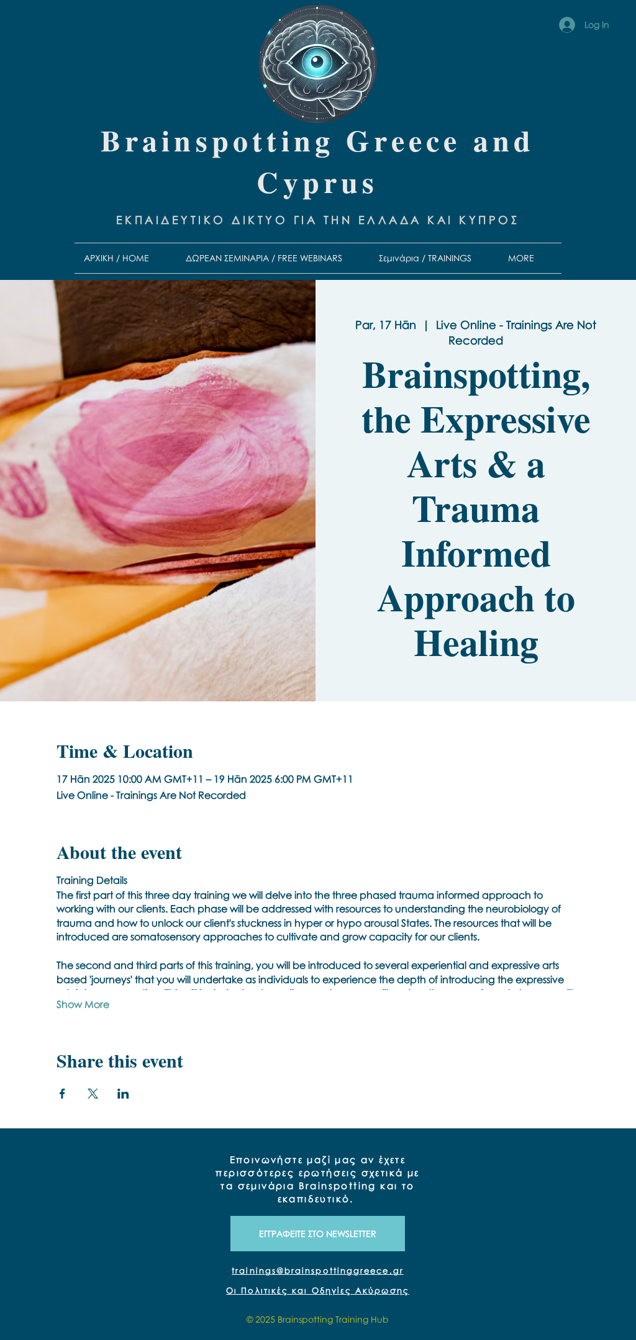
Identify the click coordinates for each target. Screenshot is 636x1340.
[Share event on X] (93, 1094)
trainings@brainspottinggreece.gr (318, 1270)
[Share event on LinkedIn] (123, 1094)
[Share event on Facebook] (62, 1094)
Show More (83, 1004)
